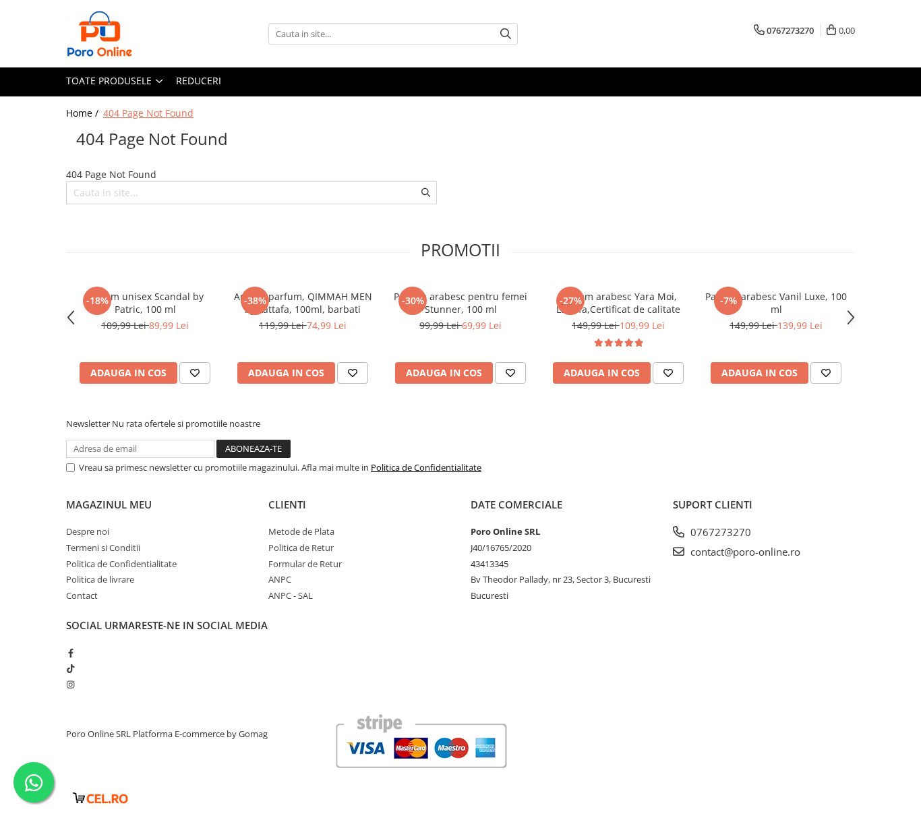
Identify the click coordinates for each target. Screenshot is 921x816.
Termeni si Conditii (103, 548)
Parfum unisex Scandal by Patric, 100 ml (145, 303)
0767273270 (719, 532)
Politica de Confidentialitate (426, 467)
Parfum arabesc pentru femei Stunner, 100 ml (460, 303)
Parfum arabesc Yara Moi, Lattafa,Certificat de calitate (618, 303)
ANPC (279, 579)
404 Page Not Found (148, 113)
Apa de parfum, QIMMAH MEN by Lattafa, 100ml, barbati (303, 303)
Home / (83, 113)
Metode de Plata (301, 531)
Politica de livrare (100, 579)
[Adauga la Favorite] (194, 373)
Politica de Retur (301, 548)
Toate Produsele (110, 80)
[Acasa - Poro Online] (133, 33)
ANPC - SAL (290, 595)
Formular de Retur (305, 564)
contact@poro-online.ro (744, 551)
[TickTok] (70, 668)
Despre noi (87, 531)
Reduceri (198, 80)
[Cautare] (506, 34)
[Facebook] (70, 653)
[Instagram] (70, 684)
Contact (82, 595)
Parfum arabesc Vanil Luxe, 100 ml (776, 303)
